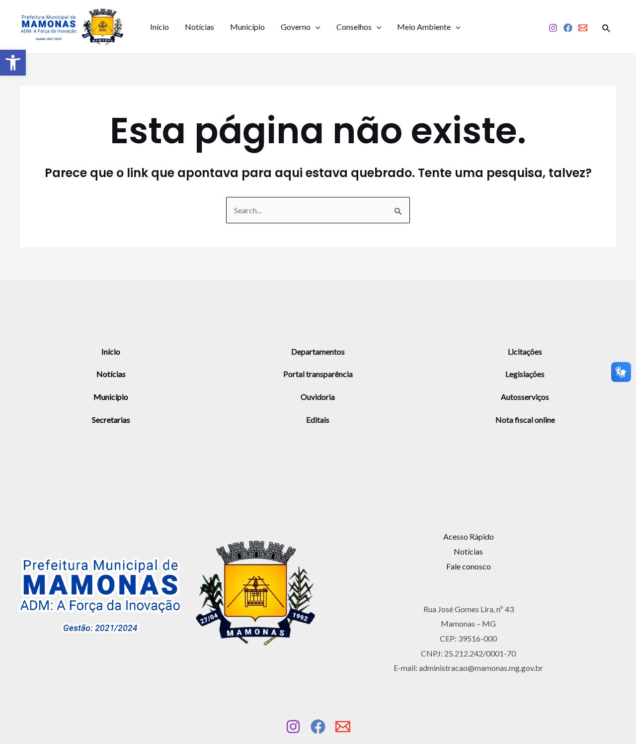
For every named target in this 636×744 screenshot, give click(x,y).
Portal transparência (318, 373)
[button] (13, 63)
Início (159, 26)
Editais (317, 419)
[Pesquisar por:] (318, 210)
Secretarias (111, 419)
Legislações (525, 373)
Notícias (199, 26)
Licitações (525, 351)
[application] (315, 27)
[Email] (582, 27)
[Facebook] (567, 27)
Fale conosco (468, 566)
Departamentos (318, 351)
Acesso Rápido (468, 536)
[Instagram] (553, 27)
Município (247, 26)
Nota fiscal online (525, 419)
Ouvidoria (318, 396)
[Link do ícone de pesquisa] (606, 27)
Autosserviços (525, 396)
